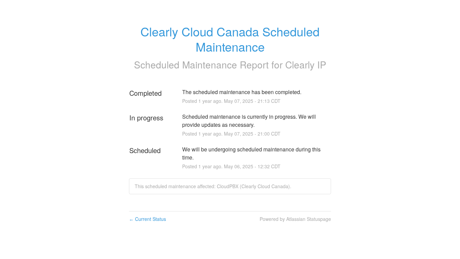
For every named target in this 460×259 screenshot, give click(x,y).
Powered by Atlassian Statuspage (295, 218)
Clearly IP (305, 64)
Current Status (147, 218)
